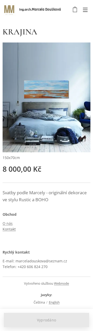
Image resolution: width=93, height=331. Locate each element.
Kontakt (9, 229)
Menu (85, 9)
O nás (8, 223)
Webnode (61, 283)
